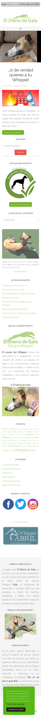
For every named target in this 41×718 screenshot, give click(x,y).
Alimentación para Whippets (14, 309)
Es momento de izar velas (13, 289)
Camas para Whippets (28, 429)
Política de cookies (15, 704)
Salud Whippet (8, 477)
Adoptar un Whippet (9, 429)
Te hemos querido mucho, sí (14, 285)
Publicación (7, 472)
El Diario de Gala (20, 18)
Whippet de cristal (10, 297)
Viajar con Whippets (11, 485)
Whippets (31, 450)
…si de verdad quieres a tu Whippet (20, 75)
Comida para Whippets (25, 432)
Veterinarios (12, 450)
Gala (3, 440)
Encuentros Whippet (31, 437)
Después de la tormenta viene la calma (19, 313)
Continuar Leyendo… (13, 132)
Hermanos (30, 440)
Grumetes (8, 440)
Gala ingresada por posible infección (18, 293)
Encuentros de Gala (16, 437)
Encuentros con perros (15, 434)
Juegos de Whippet (25, 443)
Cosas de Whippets (10, 464)
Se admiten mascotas (11, 481)
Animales (19, 429)
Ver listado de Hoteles (20, 204)
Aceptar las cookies (16, 709)
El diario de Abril (20, 521)
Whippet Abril (20, 271)
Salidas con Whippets (26, 446)
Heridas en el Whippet (19, 440)
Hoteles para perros (12, 443)
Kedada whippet (14, 446)
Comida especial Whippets (10, 432)
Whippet (21, 450)
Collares (36, 429)
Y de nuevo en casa (10, 317)
